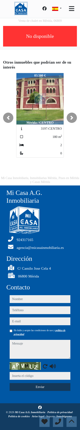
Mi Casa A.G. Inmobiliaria (30, 412)
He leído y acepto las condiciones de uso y (39, 332)
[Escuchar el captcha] (52, 366)
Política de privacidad (60, 412)
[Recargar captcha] (45, 366)
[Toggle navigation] (71, 9)
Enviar (40, 387)
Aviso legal (38, 416)
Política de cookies (19, 416)
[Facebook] (44, 8)
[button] (8, 118)
